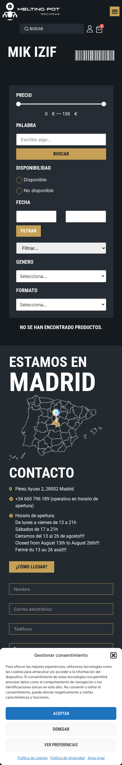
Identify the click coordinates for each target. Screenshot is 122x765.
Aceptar (61, 713)
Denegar (61, 729)
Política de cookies (33, 758)
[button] (113, 655)
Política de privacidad (68, 758)
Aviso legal (96, 758)
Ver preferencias (61, 744)
